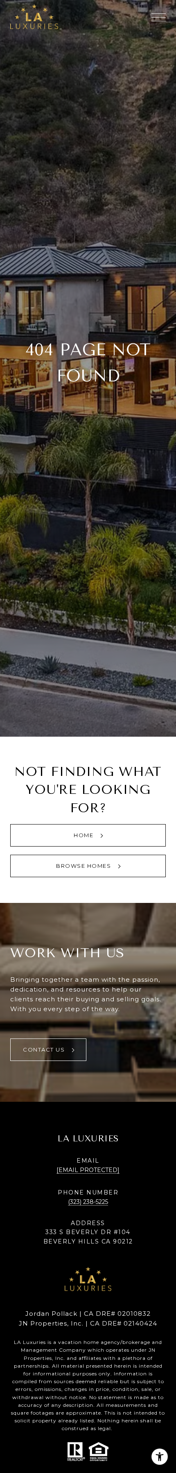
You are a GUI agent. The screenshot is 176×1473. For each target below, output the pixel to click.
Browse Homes (84, 865)
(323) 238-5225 (88, 1202)
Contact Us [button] (45, 1049)
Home (84, 835)
